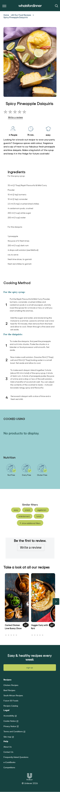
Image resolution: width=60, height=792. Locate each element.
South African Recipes (13, 695)
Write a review (30, 547)
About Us (7, 747)
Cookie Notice (9, 721)
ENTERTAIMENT (24, 516)
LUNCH (39, 516)
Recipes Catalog (10, 706)
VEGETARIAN (41, 510)
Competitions (9, 767)
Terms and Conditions (13, 731)
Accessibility (8, 716)
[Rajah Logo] (25, 627)
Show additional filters (31, 523)
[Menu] (3, 6)
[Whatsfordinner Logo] (30, 5)
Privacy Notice (9, 726)
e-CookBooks (9, 762)
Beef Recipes (9, 690)
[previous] (4, 601)
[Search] (56, 5)
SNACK (27, 510)
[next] (56, 601)
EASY (16, 510)
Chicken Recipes (10, 685)
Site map (7, 737)
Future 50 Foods (10, 701)
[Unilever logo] (30, 776)
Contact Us (8, 752)
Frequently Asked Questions (15, 757)
